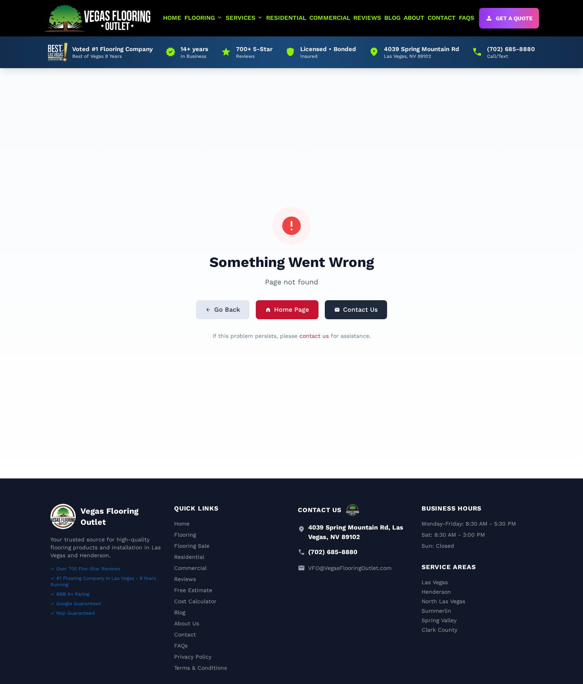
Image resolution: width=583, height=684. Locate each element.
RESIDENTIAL (286, 17)
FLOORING (203, 17)
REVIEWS (367, 17)
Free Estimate (193, 590)
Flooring (185, 535)
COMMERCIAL (329, 17)
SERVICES (244, 17)
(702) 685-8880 (332, 552)
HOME (172, 17)
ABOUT (414, 17)
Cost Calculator (195, 601)
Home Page (287, 309)
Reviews (185, 579)
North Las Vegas (443, 601)
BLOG (392, 17)
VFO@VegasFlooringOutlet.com (349, 568)
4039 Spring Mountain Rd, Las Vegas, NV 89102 (355, 532)
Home (182, 523)
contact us (314, 336)
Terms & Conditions (200, 668)
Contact (185, 634)
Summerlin (436, 611)
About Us (186, 623)
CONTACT (442, 17)
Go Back (222, 309)
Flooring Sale (191, 546)
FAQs (181, 645)
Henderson (436, 592)
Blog (179, 612)
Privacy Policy (192, 657)
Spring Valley (439, 620)
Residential (189, 557)
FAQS (466, 17)
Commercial (190, 568)
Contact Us (356, 309)
